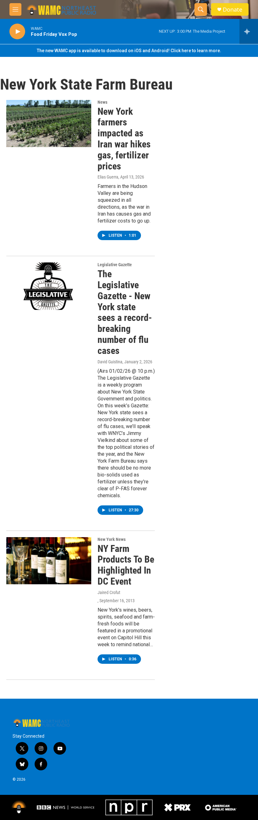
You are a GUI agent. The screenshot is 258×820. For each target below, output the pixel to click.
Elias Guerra (108, 176)
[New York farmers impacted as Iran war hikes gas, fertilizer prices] (48, 123)
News (102, 102)
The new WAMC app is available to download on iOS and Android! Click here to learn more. (129, 50)
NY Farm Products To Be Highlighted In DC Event (126, 565)
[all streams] (248, 31)
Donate (232, 9)
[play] (17, 31)
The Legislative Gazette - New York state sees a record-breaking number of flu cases (125, 312)
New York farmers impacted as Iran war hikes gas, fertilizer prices (124, 139)
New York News (112, 539)
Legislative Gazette (115, 264)
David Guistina (110, 361)
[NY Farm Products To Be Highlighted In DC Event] (48, 560)
